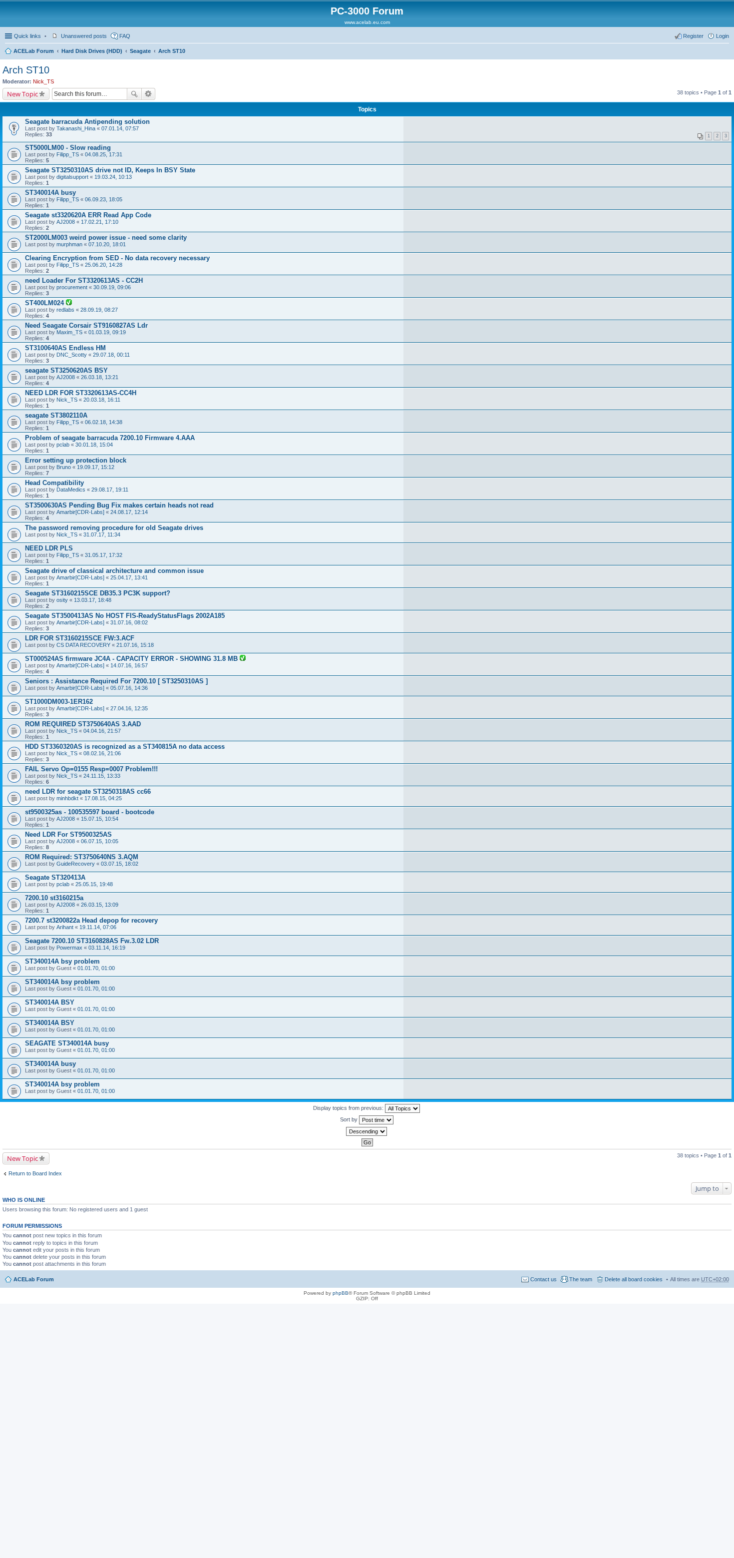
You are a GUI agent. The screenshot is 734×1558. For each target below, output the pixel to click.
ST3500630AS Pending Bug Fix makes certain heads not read (119, 505)
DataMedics (70, 490)
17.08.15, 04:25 (103, 798)
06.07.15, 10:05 (99, 841)
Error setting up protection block (75, 460)
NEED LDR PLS (49, 548)
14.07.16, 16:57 (129, 665)
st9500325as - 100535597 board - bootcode (89, 812)
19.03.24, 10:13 (113, 177)
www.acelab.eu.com (367, 22)
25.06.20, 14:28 (103, 265)
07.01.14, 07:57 (120, 128)
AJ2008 (65, 222)
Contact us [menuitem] (543, 1279)
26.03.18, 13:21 (99, 377)
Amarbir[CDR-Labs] (80, 512)
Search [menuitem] (725, 52)
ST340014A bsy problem (62, 961)
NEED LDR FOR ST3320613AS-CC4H (80, 393)
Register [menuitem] (693, 36)
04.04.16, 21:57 (102, 731)
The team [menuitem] (580, 1279)
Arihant (64, 927)
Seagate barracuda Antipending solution (87, 121)
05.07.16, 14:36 (129, 688)
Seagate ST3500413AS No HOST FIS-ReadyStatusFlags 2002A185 (125, 615)
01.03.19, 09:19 (107, 332)
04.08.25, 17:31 (103, 154)
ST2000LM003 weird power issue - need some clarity (106, 237)
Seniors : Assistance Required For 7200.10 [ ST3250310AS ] (116, 681)
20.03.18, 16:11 (101, 400)
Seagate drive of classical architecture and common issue (114, 570)
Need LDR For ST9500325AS (68, 834)
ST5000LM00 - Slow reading (68, 147)
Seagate (140, 51)
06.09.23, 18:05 (103, 199)
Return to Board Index (35, 1173)
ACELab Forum (33, 51)
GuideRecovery (75, 864)
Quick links (27, 36)
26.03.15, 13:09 (99, 905)
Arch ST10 (171, 51)
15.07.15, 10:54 (99, 819)
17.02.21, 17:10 (99, 222)
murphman (69, 244)
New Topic (22, 93)
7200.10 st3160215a (54, 898)
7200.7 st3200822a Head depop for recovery (91, 920)
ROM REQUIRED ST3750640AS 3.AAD (83, 724)
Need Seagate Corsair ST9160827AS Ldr (86, 325)
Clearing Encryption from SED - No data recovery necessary (117, 258)
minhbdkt (67, 798)
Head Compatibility (54, 483)
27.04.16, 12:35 (129, 708)
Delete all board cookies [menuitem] (634, 1279)
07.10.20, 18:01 (107, 244)
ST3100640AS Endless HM (65, 348)
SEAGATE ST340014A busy (67, 1043)
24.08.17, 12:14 (129, 512)
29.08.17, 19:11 (109, 490)
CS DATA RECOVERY (83, 645)
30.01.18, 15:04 (94, 445)
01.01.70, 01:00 (96, 968)
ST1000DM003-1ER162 (59, 701)
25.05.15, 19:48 (94, 884)
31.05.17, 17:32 (103, 555)
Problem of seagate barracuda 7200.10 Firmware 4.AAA (110, 438)
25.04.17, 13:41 (129, 577)
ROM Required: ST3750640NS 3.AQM (81, 857)
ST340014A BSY (49, 1002)
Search (134, 94)
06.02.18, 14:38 (103, 422)
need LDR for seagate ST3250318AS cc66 (88, 791)
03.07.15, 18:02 (119, 864)
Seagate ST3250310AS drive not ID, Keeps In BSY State (110, 170)
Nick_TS (43, 81)
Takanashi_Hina (75, 128)
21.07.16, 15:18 (135, 645)
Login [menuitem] (722, 36)
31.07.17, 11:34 (101, 534)
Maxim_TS (69, 332)
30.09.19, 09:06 (112, 287)
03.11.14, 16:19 (106, 948)
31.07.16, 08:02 (129, 622)
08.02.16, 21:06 (102, 753)
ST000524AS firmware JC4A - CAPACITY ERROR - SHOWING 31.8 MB (132, 658)
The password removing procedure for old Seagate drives (114, 527)
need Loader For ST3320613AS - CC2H (84, 280)
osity (62, 600)
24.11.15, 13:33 (101, 776)
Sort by (349, 1119)
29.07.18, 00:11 (111, 355)
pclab (62, 445)
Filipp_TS (67, 154)
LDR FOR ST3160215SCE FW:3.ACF (79, 638)
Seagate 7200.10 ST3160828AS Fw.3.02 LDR (92, 941)
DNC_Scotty (71, 355)
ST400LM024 (45, 303)
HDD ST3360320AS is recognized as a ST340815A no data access (125, 746)
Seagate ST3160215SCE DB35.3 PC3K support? (97, 593)
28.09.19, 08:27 (99, 310)
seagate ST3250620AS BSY (66, 370)
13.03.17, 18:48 (92, 600)
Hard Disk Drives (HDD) (91, 51)
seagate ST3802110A (56, 415)
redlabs (65, 310)
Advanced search (148, 94)
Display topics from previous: (349, 1108)
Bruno (63, 467)
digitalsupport (72, 177)
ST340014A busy (50, 192)
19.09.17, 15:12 (95, 467)
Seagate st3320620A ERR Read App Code (88, 215)
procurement (71, 287)
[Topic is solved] (69, 303)
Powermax (69, 948)
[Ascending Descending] (367, 1131)
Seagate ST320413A (55, 877)
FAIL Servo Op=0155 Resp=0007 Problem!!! (91, 769)
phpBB (341, 1293)
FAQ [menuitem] (124, 36)
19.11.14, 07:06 (97, 927)
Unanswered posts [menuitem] (84, 36)
